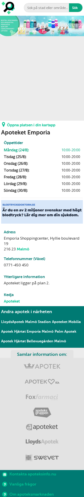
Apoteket (12, 301)
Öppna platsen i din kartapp (31, 125)
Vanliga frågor (22, 484)
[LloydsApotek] (42, 443)
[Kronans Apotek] (42, 367)
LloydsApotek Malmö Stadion (26, 322)
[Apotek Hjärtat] (42, 382)
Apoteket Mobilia (66, 322)
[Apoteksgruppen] (42, 413)
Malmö (23, 249)
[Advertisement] (42, 78)
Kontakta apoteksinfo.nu (32, 474)
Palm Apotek (65, 332)
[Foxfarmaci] (42, 397)
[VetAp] (42, 458)
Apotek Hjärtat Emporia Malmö (27, 332)
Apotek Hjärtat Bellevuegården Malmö (33, 341)
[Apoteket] (42, 428)
